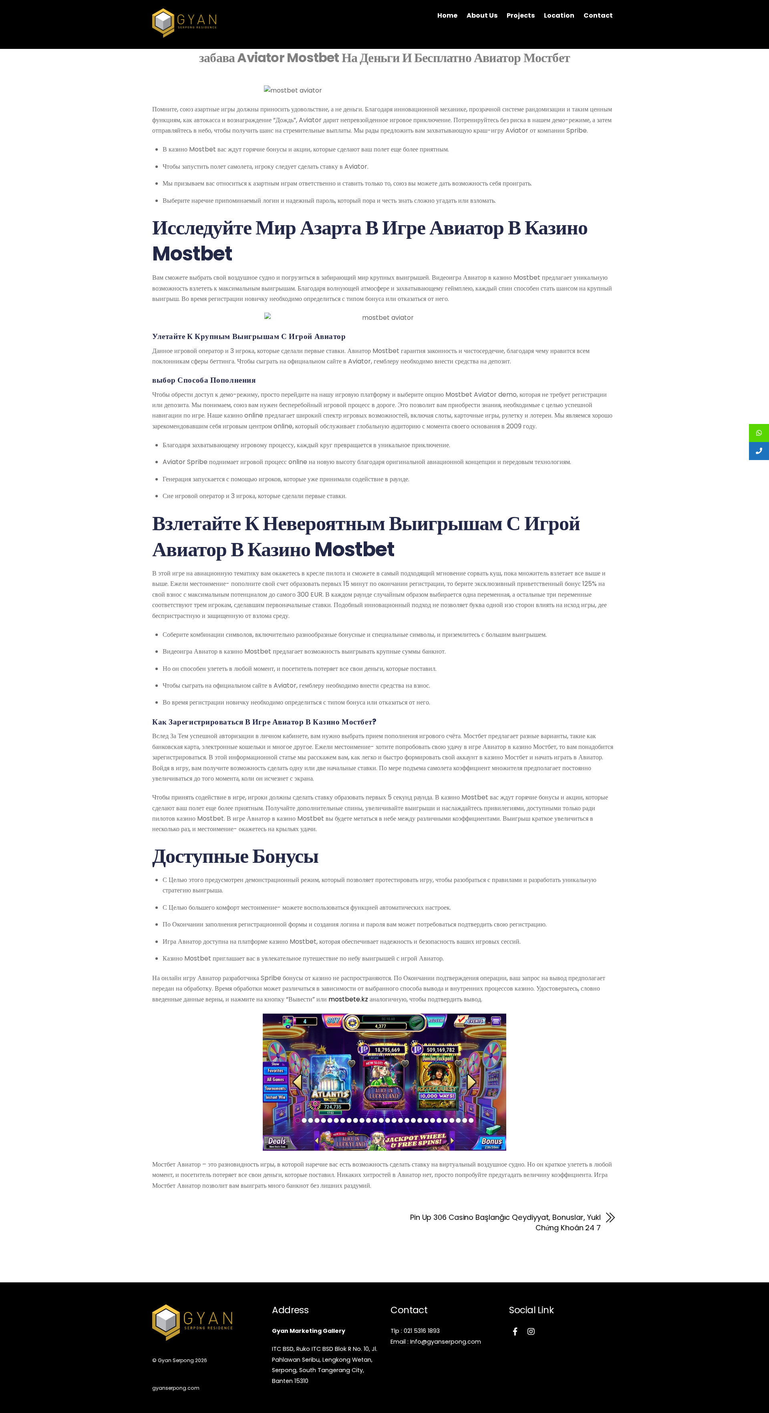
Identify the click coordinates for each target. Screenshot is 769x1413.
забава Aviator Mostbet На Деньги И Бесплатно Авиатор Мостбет (384, 57)
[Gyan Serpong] (184, 34)
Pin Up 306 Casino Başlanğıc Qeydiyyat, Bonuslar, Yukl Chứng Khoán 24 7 (505, 1222)
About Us (482, 15)
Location (559, 15)
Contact (598, 15)
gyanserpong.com (175, 1388)
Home (447, 15)
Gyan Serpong (176, 1360)
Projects (521, 15)
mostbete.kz (348, 999)
